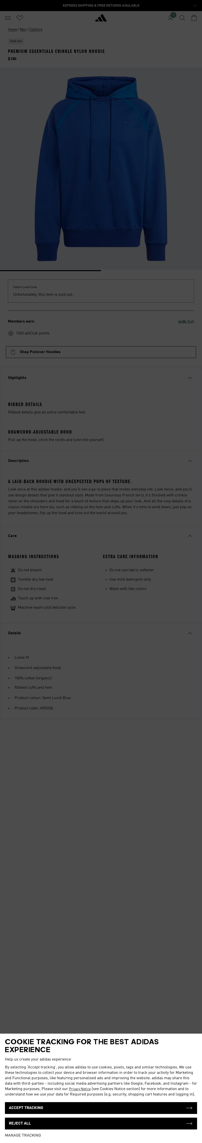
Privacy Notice (80, 1089)
